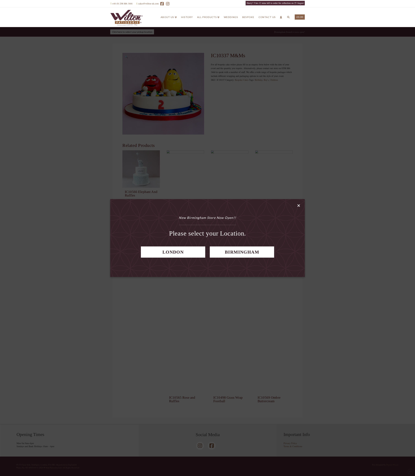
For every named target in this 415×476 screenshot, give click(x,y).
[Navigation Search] (288, 17)
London (173, 252)
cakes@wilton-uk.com (148, 3)
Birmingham (242, 252)
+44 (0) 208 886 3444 (122, 3)
